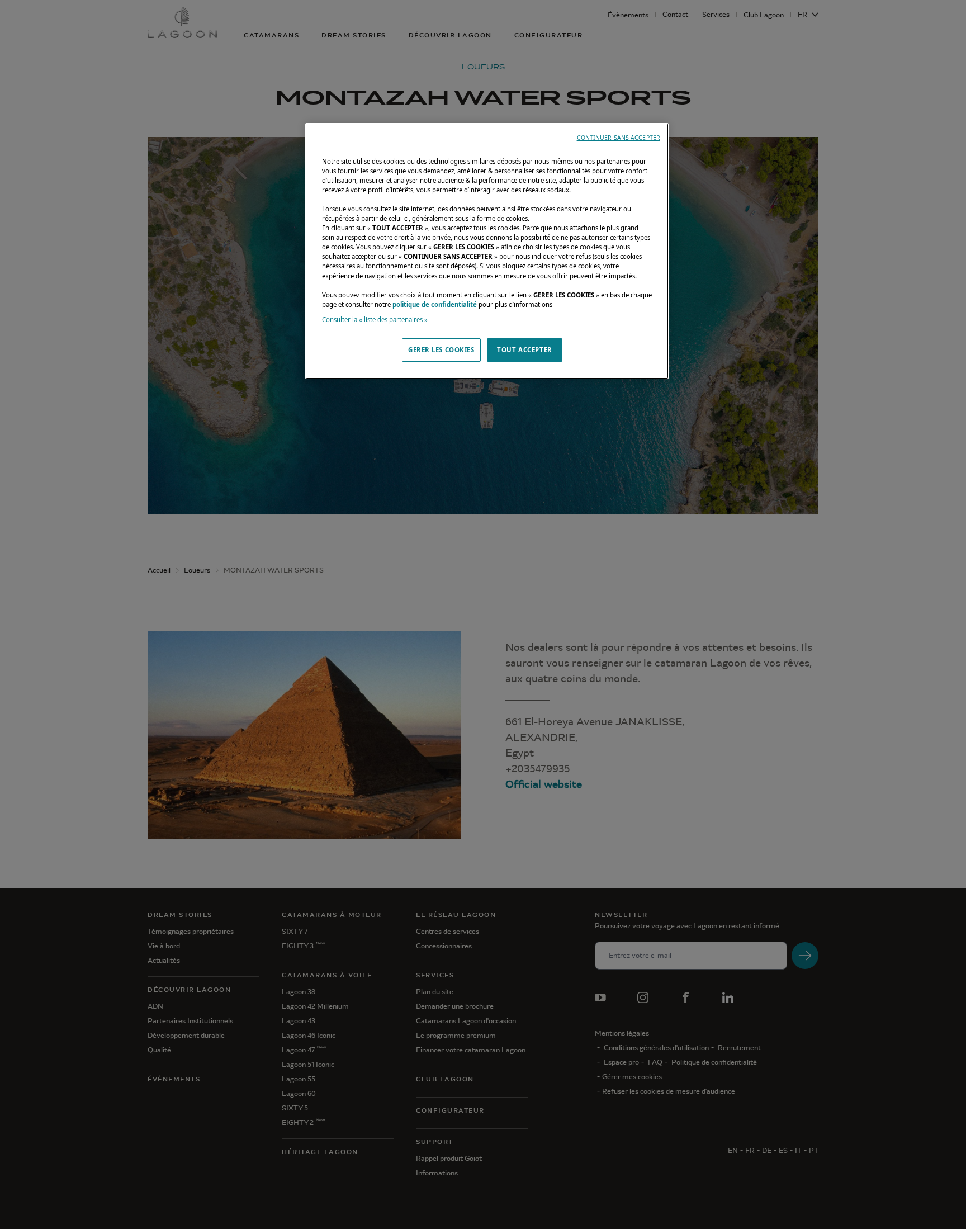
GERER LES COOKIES (441, 350)
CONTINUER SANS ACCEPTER (618, 137)
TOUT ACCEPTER (524, 350)
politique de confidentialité (434, 304)
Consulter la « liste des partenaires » (375, 319)
